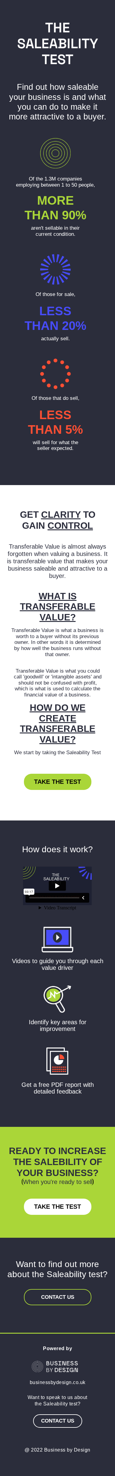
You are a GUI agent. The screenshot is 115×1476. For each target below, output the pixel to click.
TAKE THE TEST (57, 781)
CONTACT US (57, 1297)
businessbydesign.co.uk (58, 1382)
